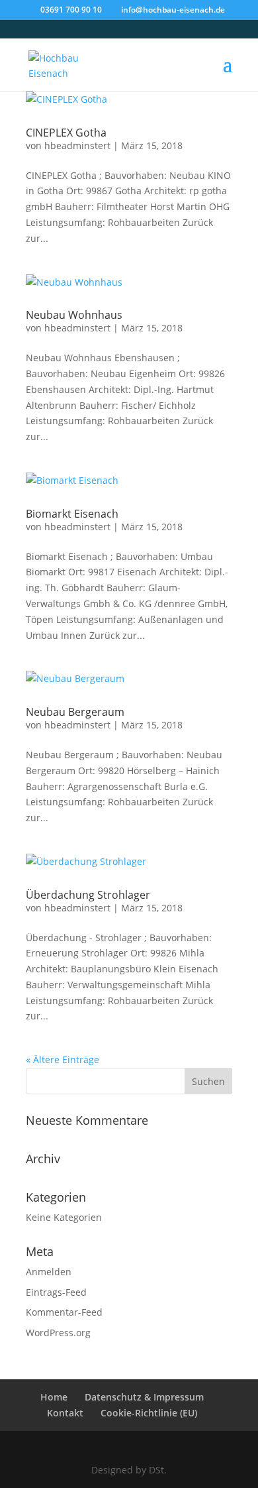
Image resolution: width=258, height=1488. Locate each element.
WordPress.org (58, 1332)
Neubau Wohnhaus (74, 315)
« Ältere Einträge (62, 1059)
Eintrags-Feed (56, 1292)
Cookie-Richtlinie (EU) (149, 1412)
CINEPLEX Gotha (66, 132)
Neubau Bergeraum (75, 712)
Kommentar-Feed (64, 1312)
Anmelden (48, 1271)
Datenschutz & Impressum (144, 1397)
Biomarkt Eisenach (72, 513)
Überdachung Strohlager (88, 894)
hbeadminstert (77, 145)
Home (53, 1397)
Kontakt (65, 1412)
